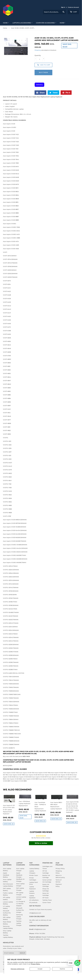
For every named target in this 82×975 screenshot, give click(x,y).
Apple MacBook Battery (6, 875)
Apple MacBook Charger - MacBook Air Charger (20, 877)
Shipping (38, 50)
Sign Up (22, 953)
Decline (62, 969)
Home (5, 23)
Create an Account (73, 7)
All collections (34, 900)
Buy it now (43, 72)
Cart (75, 12)
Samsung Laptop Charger (19, 917)
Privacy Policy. (35, 964)
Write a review (41, 843)
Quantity (38, 55)
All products (33, 902)
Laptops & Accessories (21, 23)
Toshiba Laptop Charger (18, 923)
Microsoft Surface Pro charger (20, 910)
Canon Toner (46, 902)
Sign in (63, 7)
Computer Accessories (45, 23)
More (62, 23)
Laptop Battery (34, 868)
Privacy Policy (60, 868)
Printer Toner (33, 875)
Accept (40, 969)
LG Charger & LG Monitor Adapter (20, 903)
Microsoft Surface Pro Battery (7, 913)
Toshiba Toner (47, 900)
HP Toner (45, 897)
